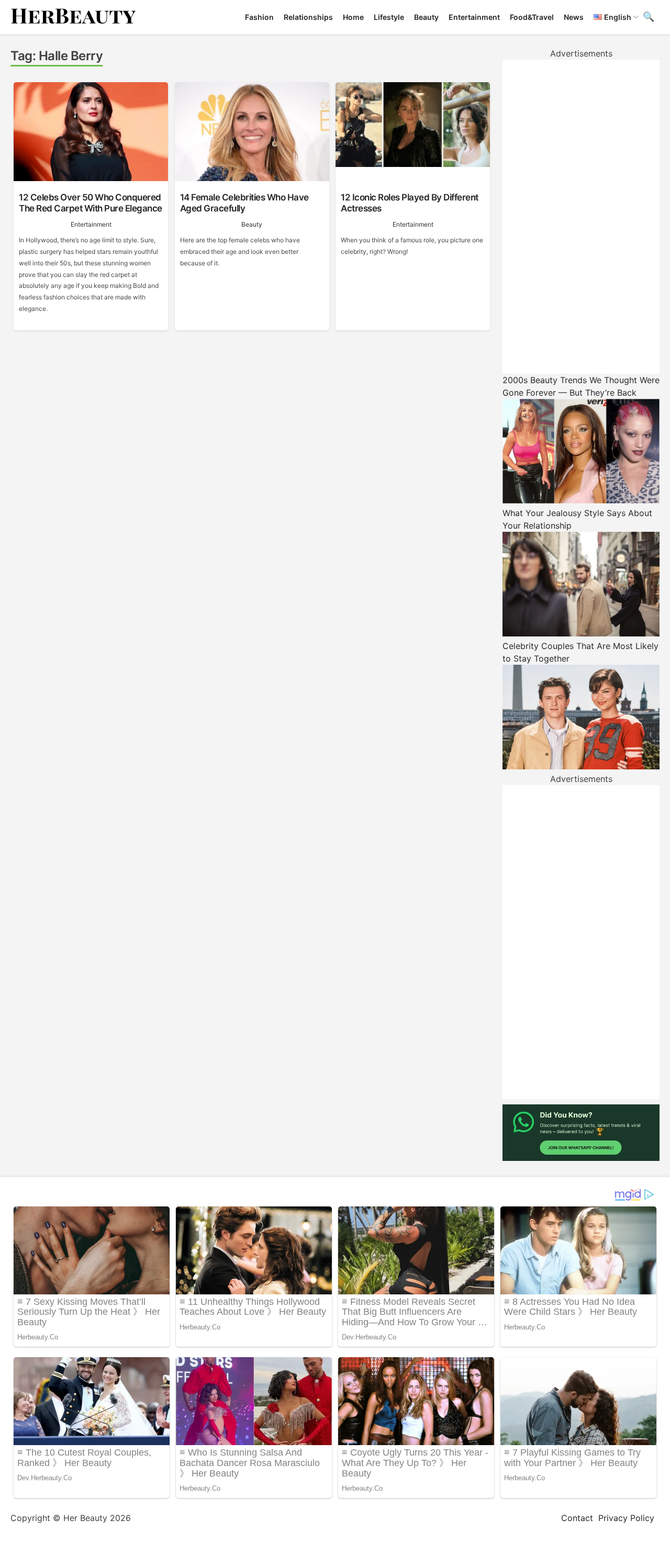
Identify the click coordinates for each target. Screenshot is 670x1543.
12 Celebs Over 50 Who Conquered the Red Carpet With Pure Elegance (90, 202)
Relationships (308, 17)
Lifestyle (389, 17)
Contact (577, 1518)
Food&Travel (532, 17)
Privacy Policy (626, 1518)
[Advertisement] (581, 217)
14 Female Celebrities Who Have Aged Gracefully (244, 202)
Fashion (259, 17)
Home (353, 17)
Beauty (426, 17)
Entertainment (474, 17)
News (574, 17)
